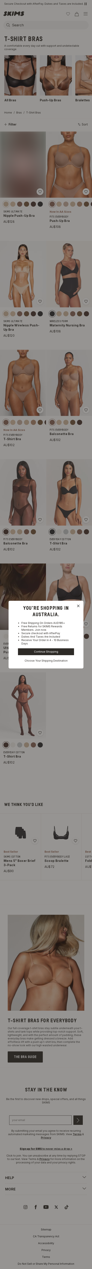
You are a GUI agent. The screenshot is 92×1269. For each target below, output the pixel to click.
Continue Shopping (46, 651)
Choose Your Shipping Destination (46, 660)
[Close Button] (78, 606)
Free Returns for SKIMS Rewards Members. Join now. (41, 628)
